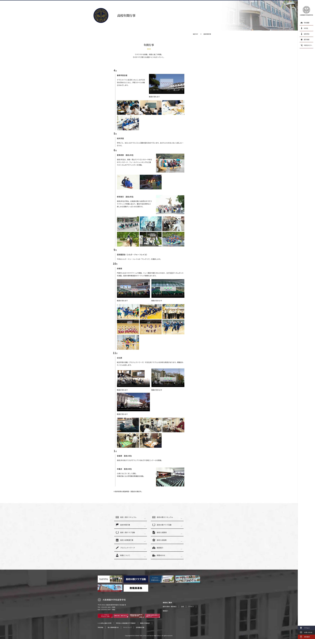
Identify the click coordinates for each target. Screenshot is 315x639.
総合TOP (195, 34)
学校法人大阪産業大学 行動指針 (126, 623)
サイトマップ (127, 627)
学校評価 (100, 627)
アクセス (191, 607)
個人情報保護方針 (113, 627)
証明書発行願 (140, 627)
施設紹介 (165, 611)
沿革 (182, 607)
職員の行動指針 (145, 623)
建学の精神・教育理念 (170, 607)
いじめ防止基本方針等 (104, 623)
